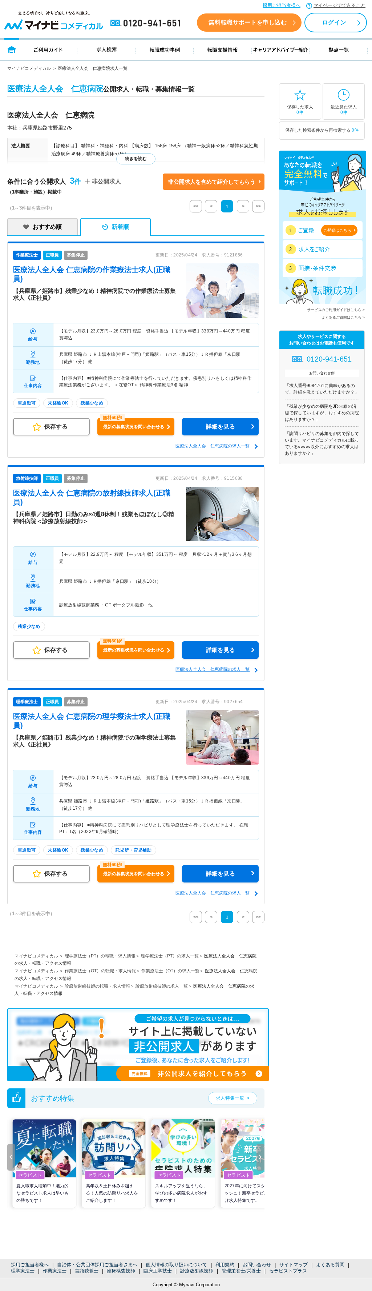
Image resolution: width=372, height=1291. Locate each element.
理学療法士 (23, 1271)
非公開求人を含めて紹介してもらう (211, 182)
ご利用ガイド (48, 49)
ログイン (334, 22)
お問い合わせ (257, 1264)
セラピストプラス (288, 1271)
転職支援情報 (223, 49)
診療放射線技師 (196, 1271)
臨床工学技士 (157, 1271)
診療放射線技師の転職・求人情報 (97, 986)
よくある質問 (330, 1264)
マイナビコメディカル (29, 68)
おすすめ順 (47, 227)
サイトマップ (293, 1264)
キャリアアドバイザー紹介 (281, 49)
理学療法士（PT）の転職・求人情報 (100, 956)
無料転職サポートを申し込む (248, 22)
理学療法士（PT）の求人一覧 (170, 956)
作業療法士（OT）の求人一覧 (170, 970)
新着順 (120, 227)
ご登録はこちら (337, 230)
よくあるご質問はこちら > (343, 317)
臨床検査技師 (121, 1271)
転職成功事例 (165, 49)
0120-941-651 (146, 23)
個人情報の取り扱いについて (176, 1264)
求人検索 (106, 49)
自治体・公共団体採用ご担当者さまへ (97, 1264)
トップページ (11, 49)
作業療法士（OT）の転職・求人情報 (100, 970)
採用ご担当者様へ (281, 5)
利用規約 (224, 1264)
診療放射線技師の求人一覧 (162, 986)
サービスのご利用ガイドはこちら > (336, 310)
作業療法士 (54, 1271)
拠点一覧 (339, 49)
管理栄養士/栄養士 (241, 1271)
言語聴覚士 (86, 1271)
